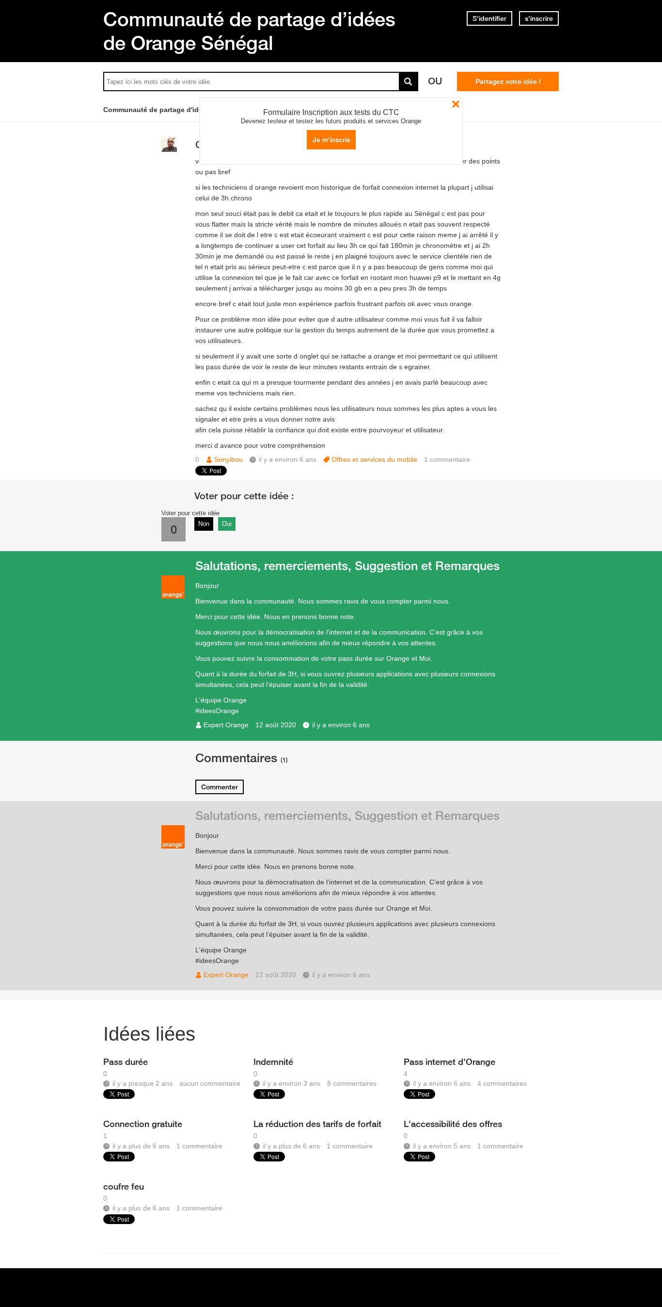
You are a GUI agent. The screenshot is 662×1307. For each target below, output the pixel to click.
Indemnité (273, 1061)
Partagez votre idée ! (508, 81)
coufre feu (123, 1186)
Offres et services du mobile (374, 459)
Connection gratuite (142, 1123)
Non (203, 523)
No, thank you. (455, 104)
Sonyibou (228, 459)
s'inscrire (539, 18)
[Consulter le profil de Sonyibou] (169, 149)
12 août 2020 (275, 725)
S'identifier (489, 18)
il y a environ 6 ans (341, 725)
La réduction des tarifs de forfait (317, 1123)
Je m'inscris (331, 139)
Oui (227, 523)
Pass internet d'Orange (449, 1061)
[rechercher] (408, 81)
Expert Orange (226, 725)
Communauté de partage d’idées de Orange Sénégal (249, 31)
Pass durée (125, 1061)
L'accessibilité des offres (453, 1123)
